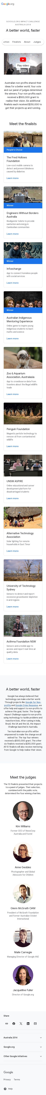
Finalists (16, 42)
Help (10, 1089)
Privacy (7, 1079)
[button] (23, 64)
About (27, 42)
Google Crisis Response (26, 705)
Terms (17, 1079)
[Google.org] (7, 4)
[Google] (8, 1072)
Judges (37, 42)
